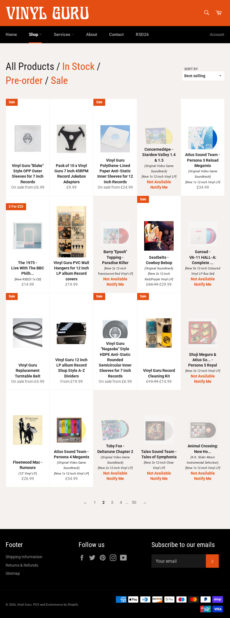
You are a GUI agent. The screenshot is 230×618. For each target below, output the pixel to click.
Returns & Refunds (22, 565)
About (91, 34)
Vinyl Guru (24, 604)
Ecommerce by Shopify (62, 604)
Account (217, 34)
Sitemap (13, 573)
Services (63, 34)
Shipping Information (24, 557)
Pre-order (24, 80)
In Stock (78, 66)
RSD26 (142, 34)
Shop (34, 34)
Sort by (191, 69)
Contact (116, 34)
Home (11, 34)
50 (134, 502)
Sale (59, 80)
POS (36, 604)
